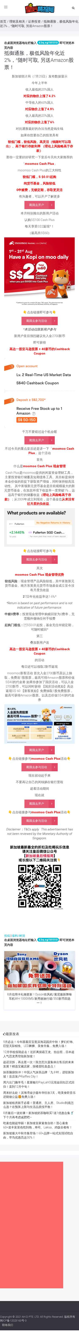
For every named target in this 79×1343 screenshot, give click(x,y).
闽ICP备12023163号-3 (13, 1320)
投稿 (7, 935)
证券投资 (34, 21)
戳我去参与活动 (36, 320)
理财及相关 (17, 21)
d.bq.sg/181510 (48, 42)
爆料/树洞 (18, 935)
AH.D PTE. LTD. (30, 1316)
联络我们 (7, 1325)
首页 (3, 21)
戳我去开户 (36, 205)
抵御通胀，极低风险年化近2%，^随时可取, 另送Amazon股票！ (39, 60)
